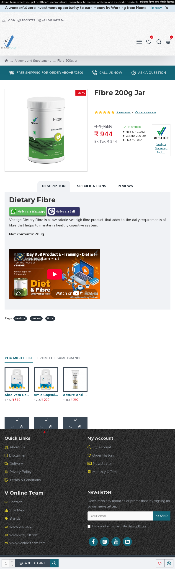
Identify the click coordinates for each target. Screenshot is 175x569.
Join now (155, 7)
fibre (50, 318)
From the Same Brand (58, 358)
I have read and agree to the (119, 526)
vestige (20, 318)
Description (54, 186)
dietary (36, 318)
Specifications (91, 186)
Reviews (125, 186)
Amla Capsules (46, 395)
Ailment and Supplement (33, 60)
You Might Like (19, 358)
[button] (45, 432)
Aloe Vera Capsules (17, 395)
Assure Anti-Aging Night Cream (75, 395)
